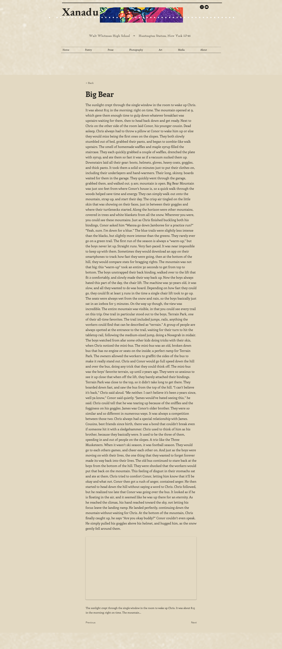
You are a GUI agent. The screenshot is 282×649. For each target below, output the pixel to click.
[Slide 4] (60, 17)
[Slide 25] (83, 17)
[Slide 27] (102, 17)
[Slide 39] (192, 17)
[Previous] (104, 15)
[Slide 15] (68, 17)
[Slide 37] (184, 17)
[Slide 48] (226, 17)
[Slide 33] (169, 17)
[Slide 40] (195, 17)
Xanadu (80, 12)
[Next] (178, 15)
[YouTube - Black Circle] (207, 7)
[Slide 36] (180, 17)
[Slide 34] (173, 17)
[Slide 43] (207, 17)
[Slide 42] (203, 17)
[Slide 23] (113, 17)
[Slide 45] (214, 17)
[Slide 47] (222, 17)
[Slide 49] (229, 17)
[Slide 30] (158, 17)
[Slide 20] (49, 17)
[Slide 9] (53, 17)
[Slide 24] (79, 17)
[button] (96, 83)
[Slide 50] (233, 17)
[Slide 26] (143, 17)
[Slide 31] (162, 17)
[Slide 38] (188, 17)
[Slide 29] (132, 17)
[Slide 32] (165, 17)
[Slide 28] (150, 17)
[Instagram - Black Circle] (202, 7)
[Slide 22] (75, 17)
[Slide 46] (218, 17)
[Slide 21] (72, 17)
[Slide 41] (199, 17)
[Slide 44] (211, 17)
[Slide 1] (64, 17)
